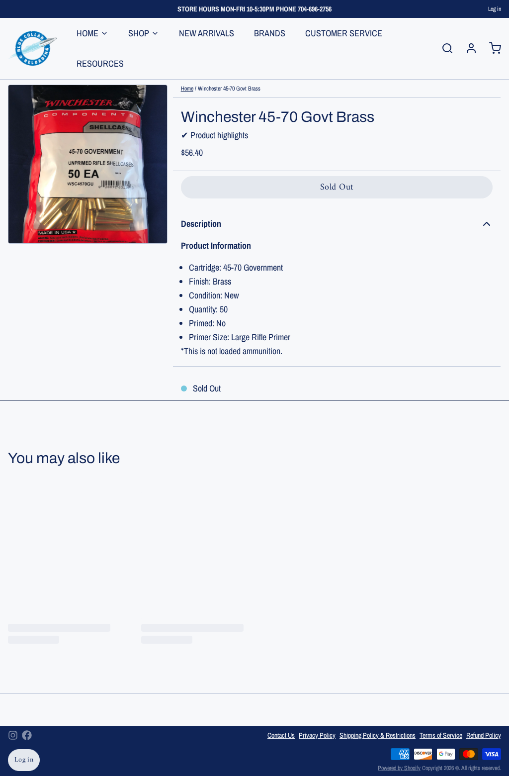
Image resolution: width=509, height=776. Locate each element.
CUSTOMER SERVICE (343, 33)
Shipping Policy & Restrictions (377, 735)
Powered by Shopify (399, 768)
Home (187, 89)
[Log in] (467, 48)
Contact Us (281, 735)
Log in (494, 9)
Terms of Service (441, 735)
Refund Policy (483, 735)
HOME (87, 33)
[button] (337, 187)
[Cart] (491, 48)
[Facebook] (27, 735)
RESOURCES (100, 63)
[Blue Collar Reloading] (32, 48)
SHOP (138, 33)
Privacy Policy (317, 735)
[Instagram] (13, 735)
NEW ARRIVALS (206, 33)
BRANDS (269, 33)
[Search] (443, 48)
